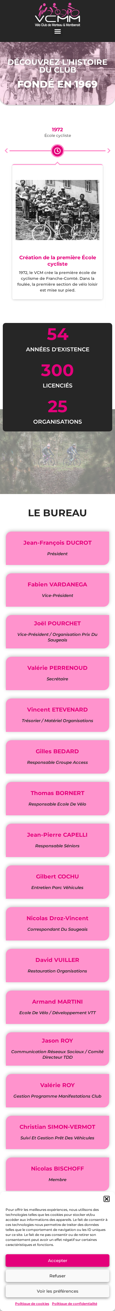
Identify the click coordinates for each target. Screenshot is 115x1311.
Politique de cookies (32, 1304)
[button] (106, 1199)
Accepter (57, 1260)
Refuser (57, 1275)
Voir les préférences (57, 1291)
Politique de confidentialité (74, 1304)
